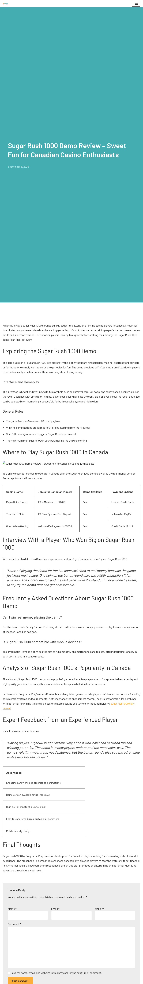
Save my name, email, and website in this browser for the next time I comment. (56, 972)
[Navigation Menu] (136, 4)
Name (12, 908)
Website (99, 908)
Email (55, 908)
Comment (14, 924)
